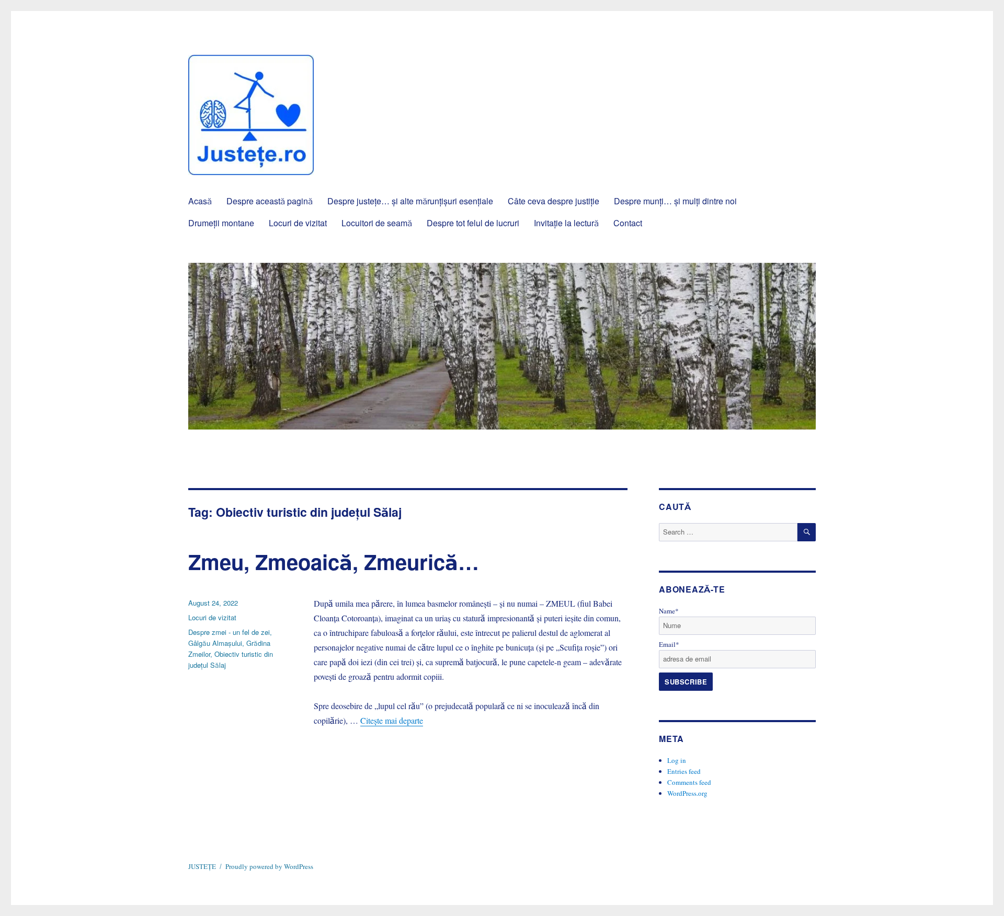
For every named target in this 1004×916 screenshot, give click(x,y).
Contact (627, 223)
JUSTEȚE (202, 866)
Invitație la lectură (566, 223)
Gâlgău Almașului (215, 643)
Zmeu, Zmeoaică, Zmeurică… (333, 561)
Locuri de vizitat (298, 223)
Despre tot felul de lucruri (473, 223)
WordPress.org (687, 793)
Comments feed (689, 782)
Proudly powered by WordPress (269, 866)
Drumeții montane (221, 223)
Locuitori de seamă (376, 223)
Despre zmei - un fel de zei (229, 632)
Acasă (200, 201)
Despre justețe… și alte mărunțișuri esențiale (410, 201)
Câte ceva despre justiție (553, 201)
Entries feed (684, 771)
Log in (676, 760)
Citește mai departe (391, 720)
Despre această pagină (269, 201)
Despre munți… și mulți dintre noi (675, 201)
